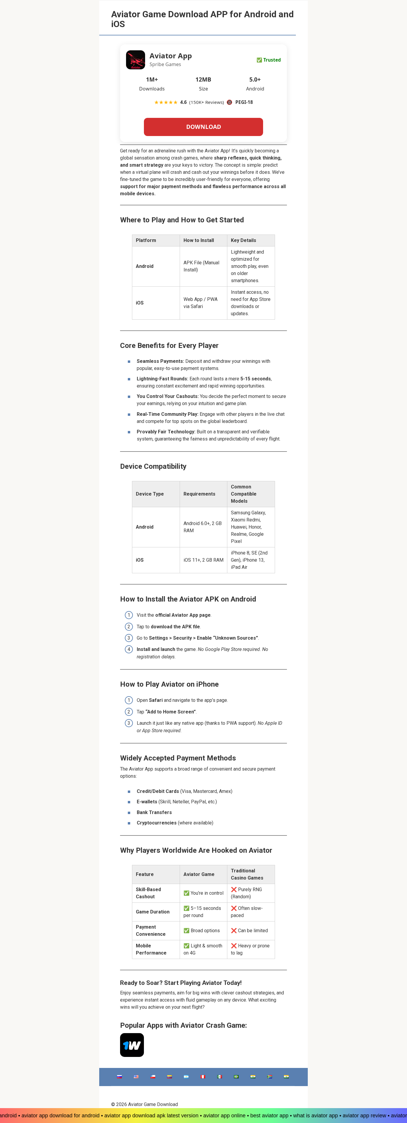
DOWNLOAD (203, 127)
